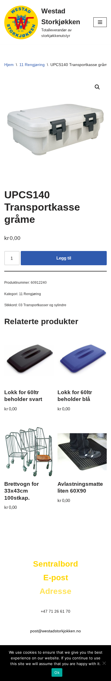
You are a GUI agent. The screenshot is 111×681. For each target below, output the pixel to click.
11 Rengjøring (32, 64)
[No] (104, 663)
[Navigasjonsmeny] (100, 22)
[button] (97, 87)
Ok (56, 672)
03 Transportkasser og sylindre (42, 305)
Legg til (63, 258)
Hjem (9, 64)
